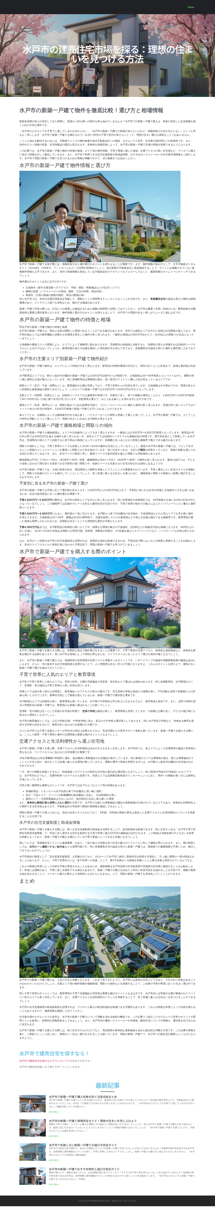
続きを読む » (54, 1111)
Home (191, 7)
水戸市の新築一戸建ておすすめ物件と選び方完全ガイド (84, 1169)
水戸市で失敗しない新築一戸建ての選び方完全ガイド (83, 1145)
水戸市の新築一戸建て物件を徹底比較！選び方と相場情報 (91, 110)
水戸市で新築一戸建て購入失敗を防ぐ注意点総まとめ (83, 1097)
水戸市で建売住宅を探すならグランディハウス (45, 1061)
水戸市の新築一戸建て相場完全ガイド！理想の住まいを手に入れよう (93, 1121)
